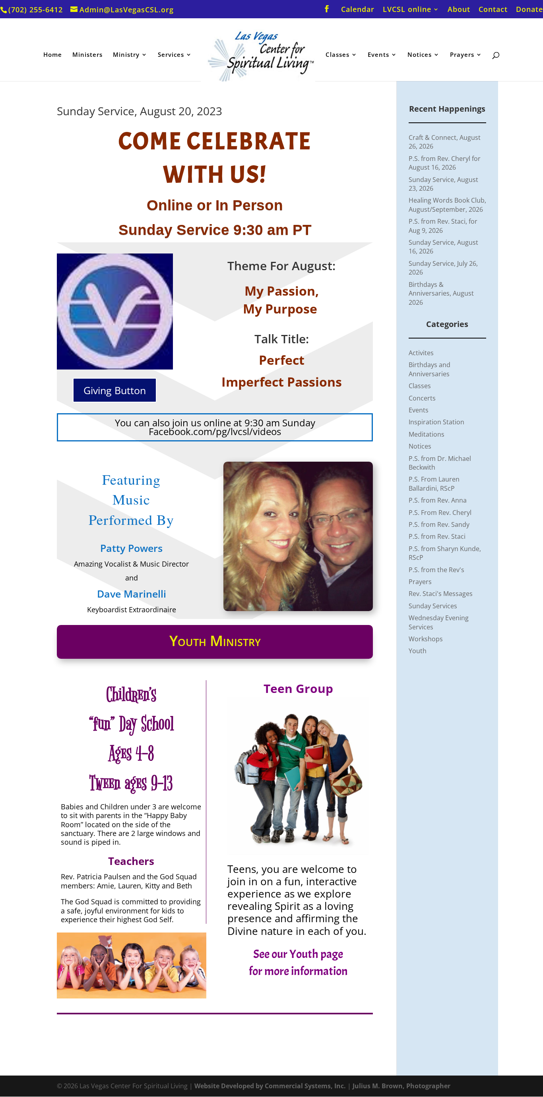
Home (52, 55)
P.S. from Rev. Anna (438, 500)
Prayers (462, 55)
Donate (529, 10)
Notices (419, 55)
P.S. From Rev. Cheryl (440, 512)
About (459, 10)
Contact (493, 10)
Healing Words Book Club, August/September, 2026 (447, 204)
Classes (337, 55)
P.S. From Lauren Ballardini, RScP (434, 483)
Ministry (126, 55)
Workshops (426, 639)
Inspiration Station (436, 422)
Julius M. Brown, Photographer (401, 1086)
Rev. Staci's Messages (441, 593)
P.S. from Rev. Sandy (439, 524)
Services (171, 55)
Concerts (422, 398)
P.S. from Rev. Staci (437, 536)
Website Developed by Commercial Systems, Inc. (270, 1086)
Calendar (357, 10)
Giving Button (114, 390)
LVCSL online (407, 10)
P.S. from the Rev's (436, 569)
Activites (421, 352)
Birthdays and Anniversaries (429, 369)
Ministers (87, 55)
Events (378, 55)
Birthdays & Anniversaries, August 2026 (441, 293)
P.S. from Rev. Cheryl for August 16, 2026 (445, 163)
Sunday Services (433, 606)
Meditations (426, 434)
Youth (418, 650)
